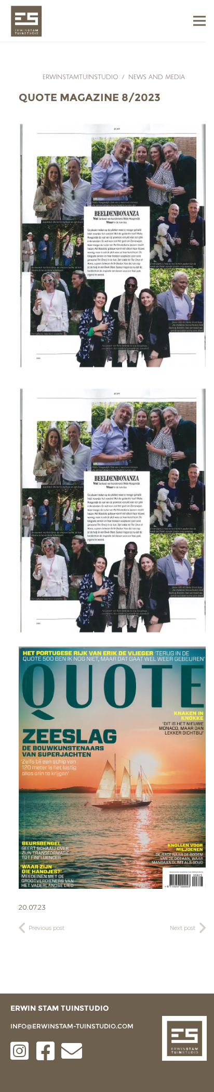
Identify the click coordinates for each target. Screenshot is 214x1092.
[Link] (26, 21)
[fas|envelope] (71, 1050)
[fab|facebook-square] (45, 1050)
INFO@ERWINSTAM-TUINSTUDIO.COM (71, 1026)
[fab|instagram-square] (19, 1050)
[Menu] (199, 21)
